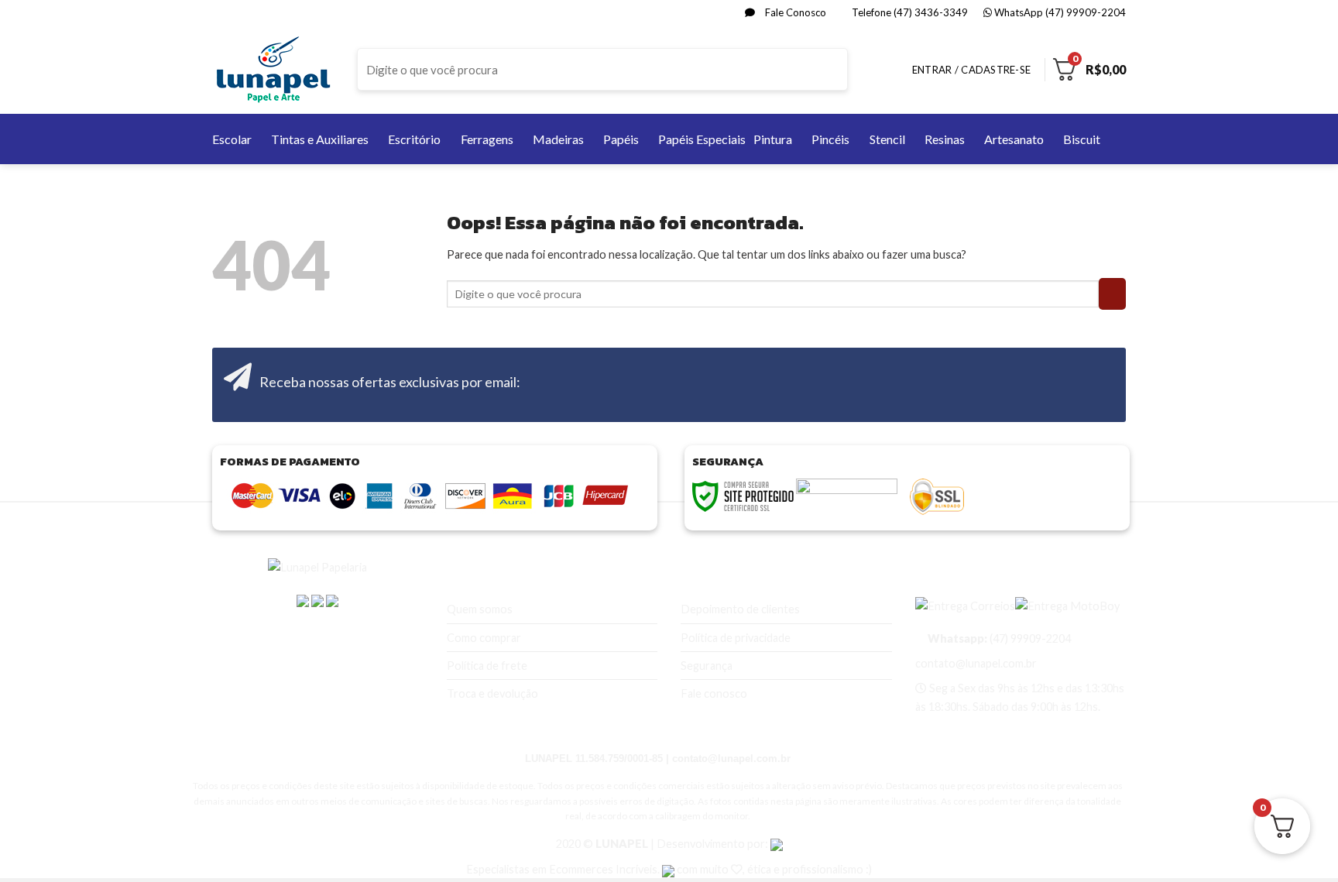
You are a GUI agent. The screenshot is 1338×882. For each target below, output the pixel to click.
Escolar (232, 139)
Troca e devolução (492, 693)
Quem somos (480, 609)
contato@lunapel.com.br (976, 663)
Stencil (887, 139)
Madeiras (558, 139)
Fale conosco (714, 693)
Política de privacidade (736, 637)
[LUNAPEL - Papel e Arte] (273, 69)
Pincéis (830, 139)
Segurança (706, 665)
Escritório (414, 139)
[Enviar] (834, 70)
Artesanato (1014, 139)
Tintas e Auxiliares (320, 139)
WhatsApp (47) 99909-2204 (1059, 12)
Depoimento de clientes (740, 609)
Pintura (772, 139)
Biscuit (1081, 139)
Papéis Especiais (702, 139)
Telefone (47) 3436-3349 (908, 12)
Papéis (621, 139)
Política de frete (487, 665)
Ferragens (487, 139)
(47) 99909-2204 (998, 638)
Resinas (945, 139)
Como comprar (484, 637)
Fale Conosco (794, 12)
